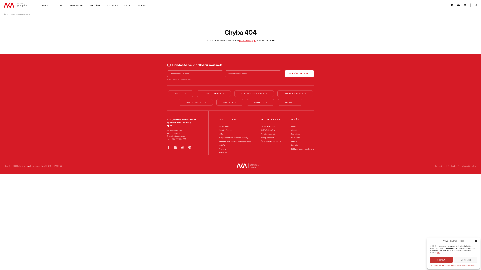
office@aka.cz (179, 136)
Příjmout (441, 260)
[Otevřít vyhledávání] (476, 5)
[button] (476, 241)
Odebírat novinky (299, 73)
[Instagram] (452, 5)
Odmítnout (466, 260)
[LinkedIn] (458, 5)
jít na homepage (247, 40)
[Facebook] (446, 5)
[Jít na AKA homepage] (16, 5)
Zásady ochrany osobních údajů (462, 265)
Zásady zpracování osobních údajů (179, 79)
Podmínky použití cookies (440, 265)
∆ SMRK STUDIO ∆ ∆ (55, 166)
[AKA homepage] (248, 166)
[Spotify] (465, 5)
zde (438, 253)
